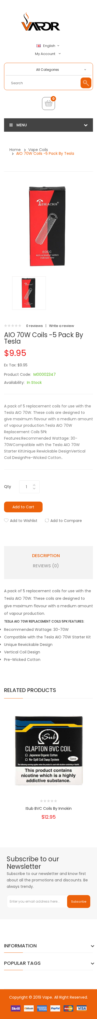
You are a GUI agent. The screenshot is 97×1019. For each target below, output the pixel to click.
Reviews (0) (46, 566)
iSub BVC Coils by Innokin (49, 808)
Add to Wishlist (23, 520)
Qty (7, 486)
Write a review (61, 325)
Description (46, 556)
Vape (47, 997)
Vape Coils (38, 149)
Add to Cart (23, 507)
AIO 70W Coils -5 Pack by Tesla (45, 153)
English (49, 45)
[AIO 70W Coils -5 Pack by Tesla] (29, 292)
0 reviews (34, 325)
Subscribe (78, 901)
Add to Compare (66, 520)
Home (15, 149)
